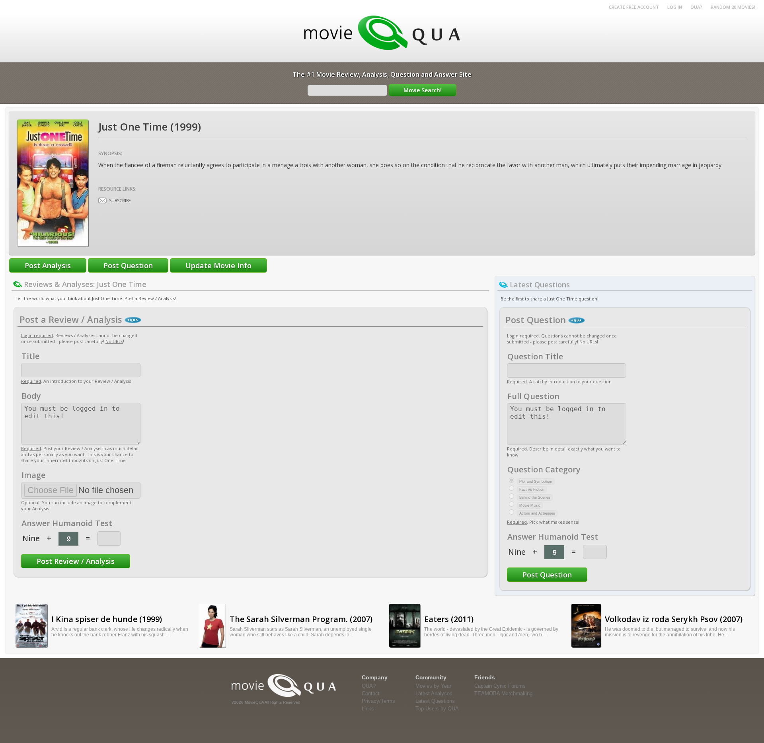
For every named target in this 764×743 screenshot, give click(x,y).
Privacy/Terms (378, 701)
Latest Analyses (433, 693)
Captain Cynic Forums (500, 686)
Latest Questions (435, 701)
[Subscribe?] (102, 200)
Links (368, 709)
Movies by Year (433, 686)
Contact (371, 693)
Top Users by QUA (437, 709)
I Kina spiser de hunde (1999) (106, 619)
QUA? (696, 7)
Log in (674, 7)
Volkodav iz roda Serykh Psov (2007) (674, 619)
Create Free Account (634, 7)
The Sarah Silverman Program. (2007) (301, 619)
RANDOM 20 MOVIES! (733, 7)
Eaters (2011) (449, 619)
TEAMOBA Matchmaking (503, 693)
